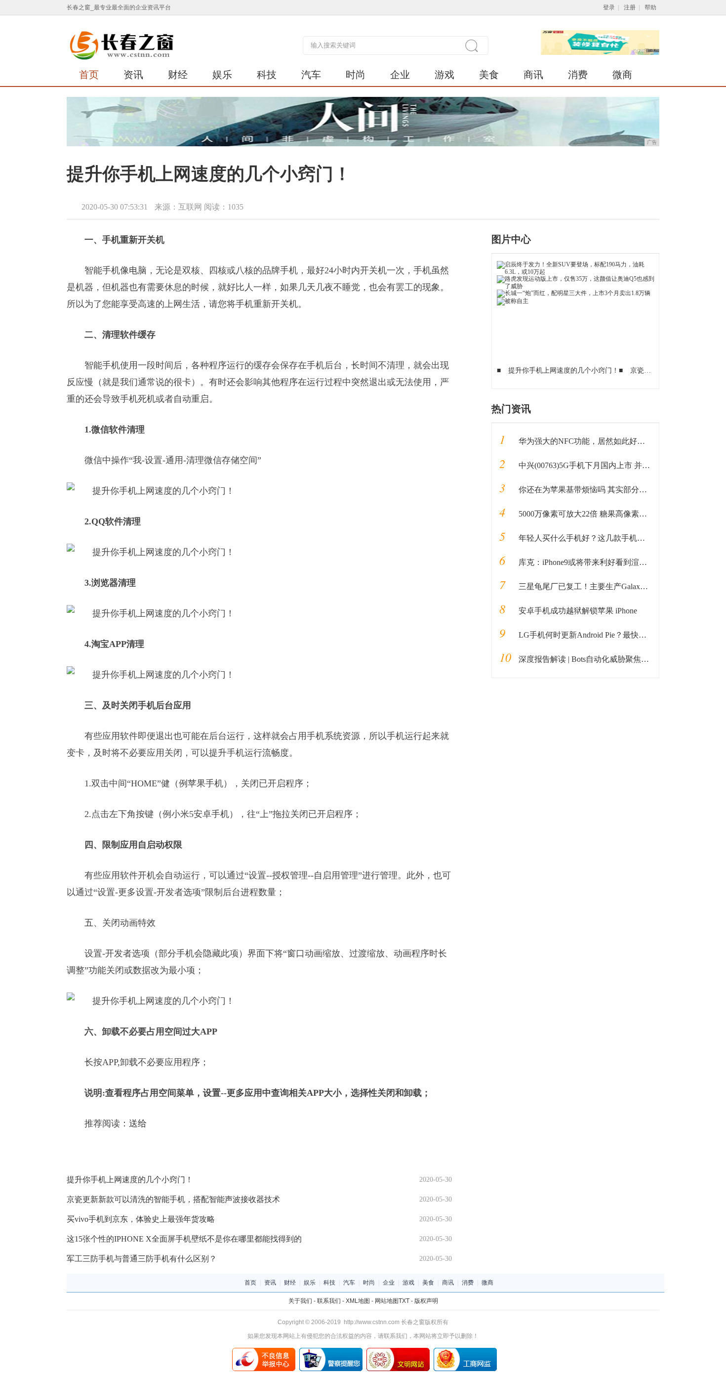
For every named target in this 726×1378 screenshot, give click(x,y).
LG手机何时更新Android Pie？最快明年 (586, 635)
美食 (489, 74)
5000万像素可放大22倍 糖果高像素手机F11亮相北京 (608, 514)
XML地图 (358, 1300)
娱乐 (222, 74)
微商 (622, 74)
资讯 (133, 74)
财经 (178, 74)
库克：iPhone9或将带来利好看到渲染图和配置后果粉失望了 (622, 562)
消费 (578, 74)
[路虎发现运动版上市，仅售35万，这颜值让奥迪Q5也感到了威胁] (575, 278)
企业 (400, 74)
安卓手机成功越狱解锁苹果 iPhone (578, 610)
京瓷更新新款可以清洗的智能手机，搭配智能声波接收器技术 (173, 1199)
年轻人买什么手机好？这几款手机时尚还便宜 (598, 538)
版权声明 (426, 1300)
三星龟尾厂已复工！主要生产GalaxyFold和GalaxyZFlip (612, 586)
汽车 (311, 74)
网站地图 (387, 1300)
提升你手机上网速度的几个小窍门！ (130, 1179)
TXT (404, 1300)
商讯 (533, 74)
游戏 (444, 74)
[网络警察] (331, 1351)
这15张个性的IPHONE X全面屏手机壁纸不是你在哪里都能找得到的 (184, 1239)
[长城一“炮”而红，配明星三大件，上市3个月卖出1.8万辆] (573, 293)
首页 (89, 74)
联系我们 (329, 1300)
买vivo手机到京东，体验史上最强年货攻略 (141, 1219)
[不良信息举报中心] (263, 1351)
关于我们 (300, 1300)
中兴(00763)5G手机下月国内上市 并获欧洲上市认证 (608, 465)
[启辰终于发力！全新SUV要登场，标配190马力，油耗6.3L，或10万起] (575, 264)
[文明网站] (398, 1351)
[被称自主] (512, 301)
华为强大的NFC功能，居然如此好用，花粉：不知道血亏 (617, 441)
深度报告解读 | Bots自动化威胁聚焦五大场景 (596, 659)
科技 (267, 74)
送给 (138, 1123)
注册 (630, 7)
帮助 (650, 7)
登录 (609, 7)
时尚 (355, 74)
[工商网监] (465, 1351)
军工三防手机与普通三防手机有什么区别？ (142, 1258)
